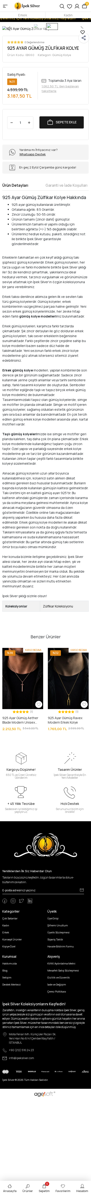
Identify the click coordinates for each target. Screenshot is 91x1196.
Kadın (68, 15)
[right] (86, 690)
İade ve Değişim (56, 984)
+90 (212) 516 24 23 (21, 1050)
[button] (5, 678)
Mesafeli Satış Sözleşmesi (63, 970)
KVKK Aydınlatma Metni (61, 963)
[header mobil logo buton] (27, 5)
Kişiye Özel (8, 946)
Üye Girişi (53, 918)
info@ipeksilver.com (21, 1058)
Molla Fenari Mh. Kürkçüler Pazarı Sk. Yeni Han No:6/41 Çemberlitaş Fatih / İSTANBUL (32, 1038)
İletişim (6, 977)
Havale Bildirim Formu (60, 946)
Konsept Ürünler (12, 939)
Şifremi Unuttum (57, 925)
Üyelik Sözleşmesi (58, 932)
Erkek (22, 15)
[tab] (15, 185)
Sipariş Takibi (55, 939)
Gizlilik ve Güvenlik (58, 977)
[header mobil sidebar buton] (5, 6)
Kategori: (54, 55)
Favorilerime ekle (82, 32)
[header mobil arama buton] (62, 6)
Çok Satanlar (10, 918)
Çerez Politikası (56, 991)
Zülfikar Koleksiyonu (58, 606)
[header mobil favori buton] (69, 6)
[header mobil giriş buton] (77, 6)
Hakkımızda (9, 963)
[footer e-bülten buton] (82, 890)
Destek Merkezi (11, 984)
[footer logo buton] (45, 844)
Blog (4, 970)
